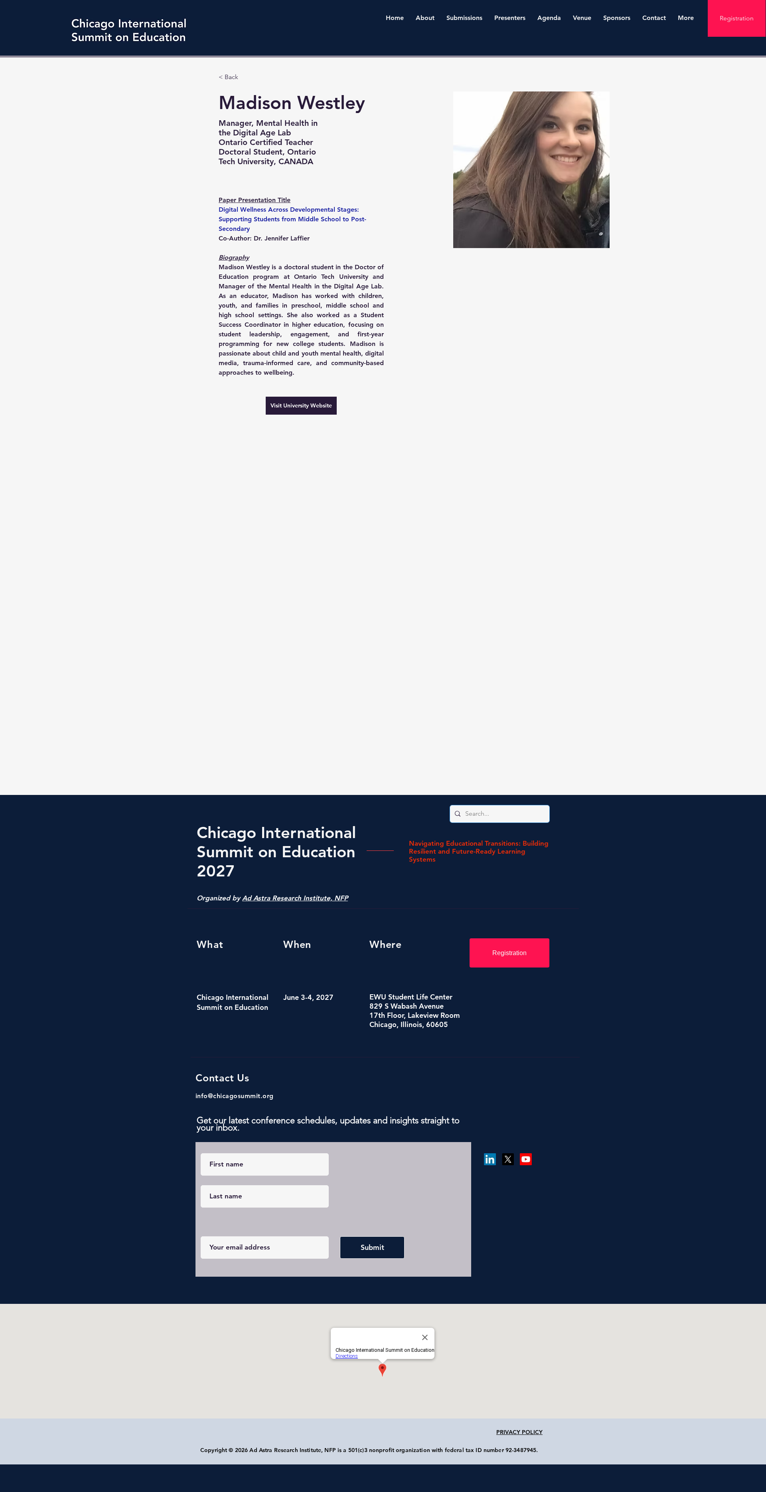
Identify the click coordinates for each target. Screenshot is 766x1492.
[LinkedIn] (490, 1159)
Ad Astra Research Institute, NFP (295, 898)
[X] (508, 1159)
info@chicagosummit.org (234, 1096)
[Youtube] (526, 1159)
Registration (737, 18)
